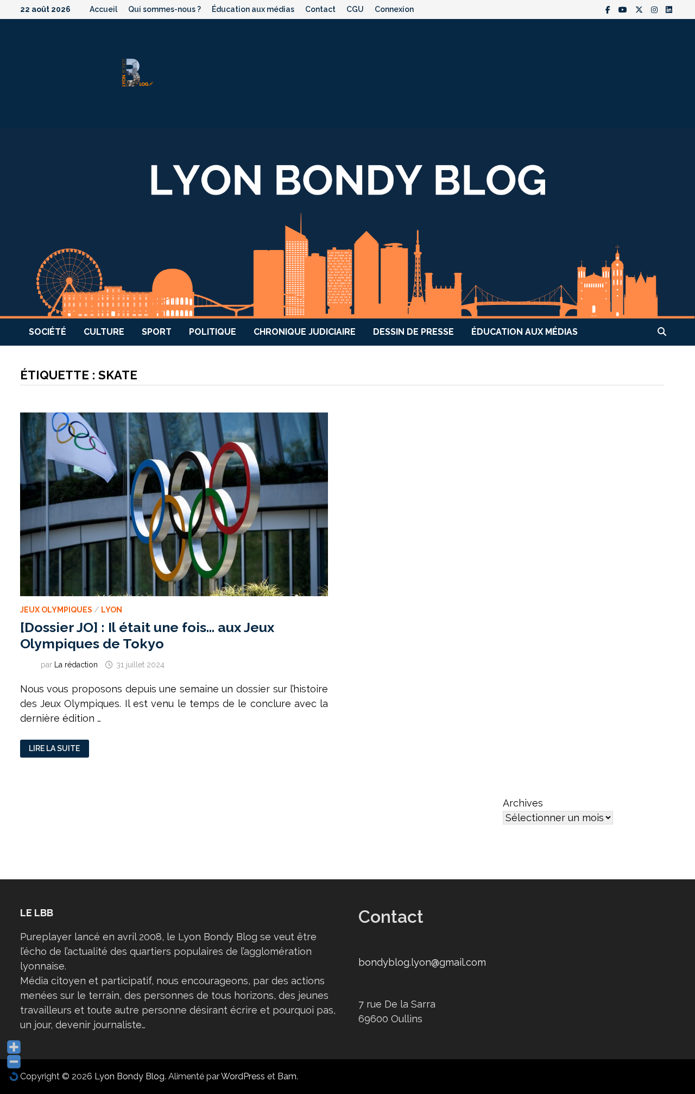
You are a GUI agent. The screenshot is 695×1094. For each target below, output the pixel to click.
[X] (640, 9)
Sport (157, 332)
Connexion (394, 9)
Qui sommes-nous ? (164, 9)
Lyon (111, 609)
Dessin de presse (413, 332)
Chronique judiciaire (305, 332)
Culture (104, 332)
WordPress (243, 1076)
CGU (355, 9)
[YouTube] (624, 9)
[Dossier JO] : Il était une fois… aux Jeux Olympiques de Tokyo (147, 635)
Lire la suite (54, 749)
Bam (286, 1076)
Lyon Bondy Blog (129, 1076)
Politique (212, 332)
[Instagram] (655, 9)
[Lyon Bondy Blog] (347, 222)
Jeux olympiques (56, 609)
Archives (523, 803)
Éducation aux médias (253, 9)
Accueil (103, 9)
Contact (320, 9)
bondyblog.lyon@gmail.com (422, 962)
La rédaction (76, 664)
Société (47, 332)
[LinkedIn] (669, 9)
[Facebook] (609, 9)
